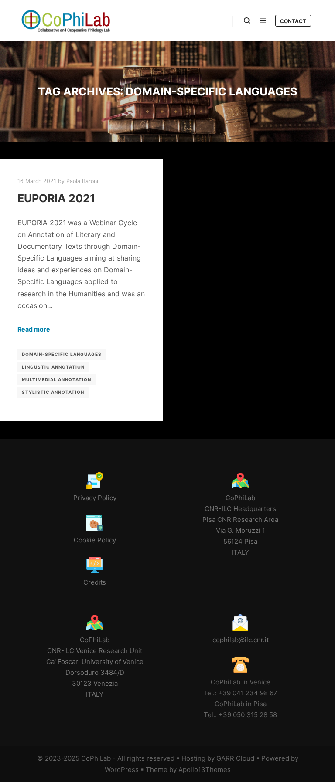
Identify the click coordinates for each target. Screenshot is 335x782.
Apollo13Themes (204, 769)
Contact (293, 21)
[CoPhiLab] (65, 20)
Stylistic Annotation (53, 392)
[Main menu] (263, 21)
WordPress (122, 769)
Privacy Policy (94, 498)
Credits (94, 582)
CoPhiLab (96, 758)
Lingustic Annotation (53, 366)
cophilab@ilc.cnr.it (240, 640)
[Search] (247, 21)
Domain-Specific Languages (62, 354)
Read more (33, 329)
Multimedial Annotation (56, 379)
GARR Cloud (235, 758)
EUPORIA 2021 (56, 198)
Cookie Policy (95, 540)
